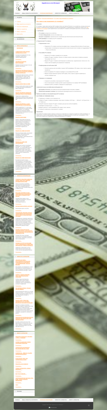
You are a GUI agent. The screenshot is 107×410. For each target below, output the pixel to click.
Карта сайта (20, 34)
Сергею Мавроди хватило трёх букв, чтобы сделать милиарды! (24, 379)
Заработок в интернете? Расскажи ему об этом (23, 348)
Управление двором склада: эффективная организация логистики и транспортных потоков (24, 214)
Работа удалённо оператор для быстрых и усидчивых (23, 93)
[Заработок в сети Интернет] (25, 6)
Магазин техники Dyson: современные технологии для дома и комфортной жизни (23, 194)
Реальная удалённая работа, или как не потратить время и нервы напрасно (24, 71)
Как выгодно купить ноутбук (24, 206)
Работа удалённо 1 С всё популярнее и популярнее (23, 104)
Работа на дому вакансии (23, 157)
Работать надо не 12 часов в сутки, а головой (24, 337)
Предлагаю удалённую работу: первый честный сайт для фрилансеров (24, 318)
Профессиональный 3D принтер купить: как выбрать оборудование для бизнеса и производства (24, 231)
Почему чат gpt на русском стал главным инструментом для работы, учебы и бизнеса (24, 244)
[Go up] (89, 405)
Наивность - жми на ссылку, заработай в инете (24, 354)
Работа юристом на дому (23, 84)
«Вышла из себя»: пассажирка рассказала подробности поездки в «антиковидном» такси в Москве (23, 262)
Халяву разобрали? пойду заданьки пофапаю (23, 343)
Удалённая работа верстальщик (21, 62)
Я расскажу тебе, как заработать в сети (22, 359)
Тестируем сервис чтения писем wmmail (23, 289)
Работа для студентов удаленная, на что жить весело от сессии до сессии (24, 301)
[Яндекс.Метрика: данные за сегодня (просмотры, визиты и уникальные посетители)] (53, 407)
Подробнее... (19, 59)
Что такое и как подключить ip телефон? (49, 21)
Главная (19, 21)
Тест (17, 384)
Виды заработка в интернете (24, 24)
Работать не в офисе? (22, 364)
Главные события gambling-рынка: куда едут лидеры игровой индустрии (24, 180)
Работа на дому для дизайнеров (21, 142)
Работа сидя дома (21, 117)
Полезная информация (22, 26)
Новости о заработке (22, 29)
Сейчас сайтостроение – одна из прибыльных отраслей (23, 276)
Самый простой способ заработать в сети (23, 52)
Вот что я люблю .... (21, 373)
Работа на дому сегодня (23, 130)
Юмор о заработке (21, 31)
